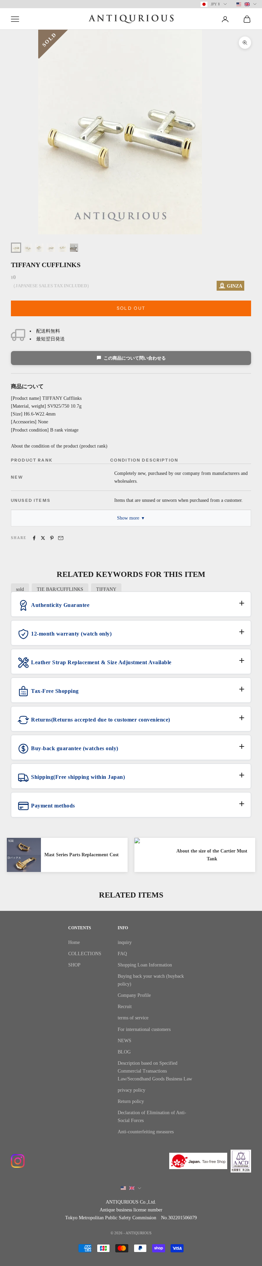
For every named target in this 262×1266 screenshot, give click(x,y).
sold (20, 589)
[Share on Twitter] (43, 538)
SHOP (74, 964)
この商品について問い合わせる (135, 358)
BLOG (124, 1051)
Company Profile (134, 995)
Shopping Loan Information (145, 964)
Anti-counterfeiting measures (146, 1131)
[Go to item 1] (16, 248)
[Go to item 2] (28, 248)
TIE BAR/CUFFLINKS (60, 589)
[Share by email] (60, 538)
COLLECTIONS (84, 953)
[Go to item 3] (39, 248)
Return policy (131, 1101)
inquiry (125, 942)
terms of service (133, 1017)
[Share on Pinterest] (52, 538)
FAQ (122, 953)
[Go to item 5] (62, 248)
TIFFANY (106, 589)
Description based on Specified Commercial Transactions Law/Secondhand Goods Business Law (155, 1071)
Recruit (125, 1006)
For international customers (144, 1029)
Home (74, 942)
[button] (131, 607)
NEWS (124, 1040)
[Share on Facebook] (34, 538)
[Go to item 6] (74, 248)
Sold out (131, 308)
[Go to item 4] (51, 248)
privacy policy (131, 1090)
